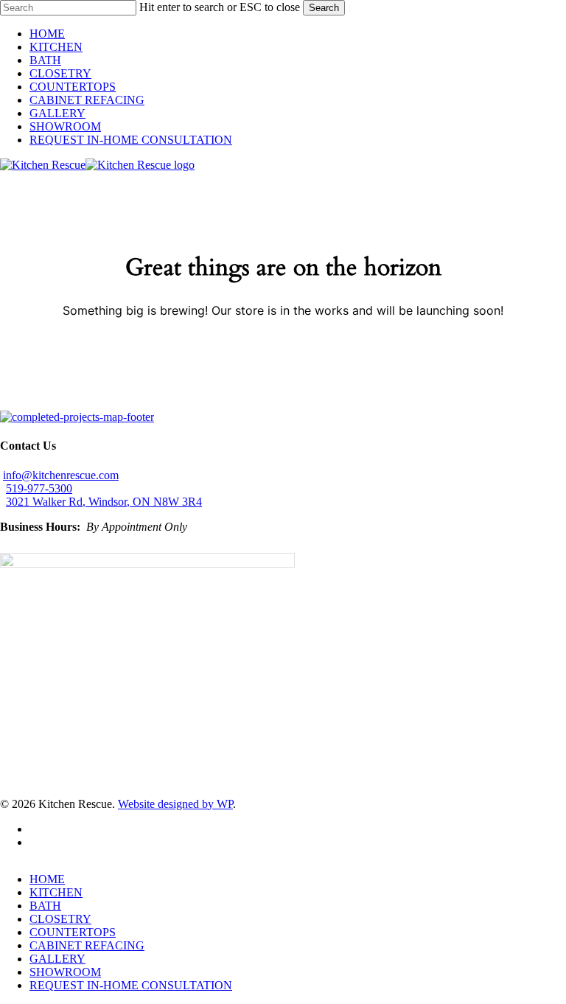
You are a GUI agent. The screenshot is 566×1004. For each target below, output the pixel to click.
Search (324, 7)
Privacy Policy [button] (174, 403)
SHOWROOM (65, 972)
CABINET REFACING (86, 945)
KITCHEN (56, 892)
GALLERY (57, 958)
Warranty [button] (118, 403)
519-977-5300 (39, 488)
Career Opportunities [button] (48, 403)
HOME (47, 879)
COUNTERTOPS (72, 932)
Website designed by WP (175, 804)
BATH (45, 905)
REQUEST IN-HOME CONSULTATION (130, 985)
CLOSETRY (60, 919)
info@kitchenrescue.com (61, 475)
